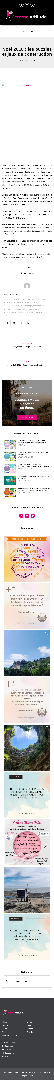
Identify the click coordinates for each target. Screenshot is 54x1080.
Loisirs (43, 45)
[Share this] (21, 273)
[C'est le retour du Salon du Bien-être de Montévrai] (27, 842)
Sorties (30, 1029)
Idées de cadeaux (9, 1035)
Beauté (5, 1025)
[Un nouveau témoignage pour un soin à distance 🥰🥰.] (27, 937)
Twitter (8, 1049)
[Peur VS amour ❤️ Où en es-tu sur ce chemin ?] (27, 606)
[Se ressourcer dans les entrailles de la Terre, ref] (27, 748)
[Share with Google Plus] (29, 273)
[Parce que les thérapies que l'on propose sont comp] (27, 559)
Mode (4, 1022)
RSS (7, 1056)
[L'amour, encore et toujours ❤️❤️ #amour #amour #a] (27, 700)
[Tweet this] (25, 273)
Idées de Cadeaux (31, 45)
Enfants (11, 45)
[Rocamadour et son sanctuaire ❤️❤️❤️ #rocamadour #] (27, 653)
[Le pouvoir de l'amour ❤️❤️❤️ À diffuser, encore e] (27, 795)
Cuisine (5, 1029)
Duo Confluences (28, 1072)
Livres (29, 1022)
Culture (5, 1032)
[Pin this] (33, 273)
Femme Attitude (11, 1072)
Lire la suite (27, 417)
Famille (19, 45)
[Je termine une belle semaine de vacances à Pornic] (27, 890)
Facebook (9, 1046)
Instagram (9, 1053)
